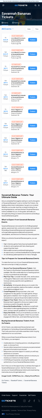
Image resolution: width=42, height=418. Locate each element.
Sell (32, 395)
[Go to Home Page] (21, 5)
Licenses (14, 410)
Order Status (6, 395)
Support (15, 395)
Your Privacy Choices (13, 414)
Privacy (31, 410)
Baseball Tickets (16, 380)
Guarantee (23, 395)
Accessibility (6, 410)
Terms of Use (21, 410)
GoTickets (5, 380)
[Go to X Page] (39, 401)
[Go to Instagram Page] (24, 401)
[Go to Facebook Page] (34, 401)
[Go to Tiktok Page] (29, 401)
